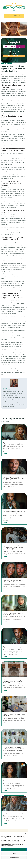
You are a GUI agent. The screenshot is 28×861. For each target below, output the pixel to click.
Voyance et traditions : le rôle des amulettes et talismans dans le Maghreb (14, 748)
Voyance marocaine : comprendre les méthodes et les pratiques (13, 614)
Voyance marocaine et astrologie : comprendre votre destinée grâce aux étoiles (13, 444)
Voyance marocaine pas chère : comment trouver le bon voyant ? (12, 647)
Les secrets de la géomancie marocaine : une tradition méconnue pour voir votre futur (14, 513)
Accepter (14, 849)
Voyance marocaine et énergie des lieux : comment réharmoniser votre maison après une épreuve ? (14, 547)
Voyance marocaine (6, 63)
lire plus (5, 453)
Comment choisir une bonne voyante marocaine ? (13, 781)
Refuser (14, 853)
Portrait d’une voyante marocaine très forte (13, 814)
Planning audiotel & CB (14, 16)
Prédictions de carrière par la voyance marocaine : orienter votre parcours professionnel (13, 681)
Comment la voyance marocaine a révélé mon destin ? (14, 715)
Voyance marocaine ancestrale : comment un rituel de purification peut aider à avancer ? (13, 478)
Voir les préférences (14, 857)
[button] (26, 833)
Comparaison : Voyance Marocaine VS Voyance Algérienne (13, 581)
